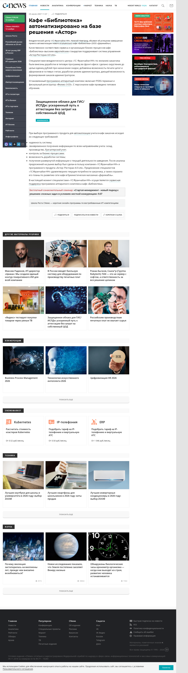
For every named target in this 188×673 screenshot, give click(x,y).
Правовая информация (144, 635)
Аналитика (57, 6)
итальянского (65, 43)
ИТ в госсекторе (12, 94)
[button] (163, 6)
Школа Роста (11, 36)
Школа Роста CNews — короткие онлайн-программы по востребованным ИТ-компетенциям (74, 203)
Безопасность (12, 88)
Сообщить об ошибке (143, 632)
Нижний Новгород (79, 40)
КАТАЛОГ (153, 6)
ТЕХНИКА (99, 6)
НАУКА (109, 6)
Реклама (73, 629)
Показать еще (66, 399)
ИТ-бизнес (10, 124)
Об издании (74, 625)
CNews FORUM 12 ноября (12, 18)
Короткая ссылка (114, 215)
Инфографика (12, 136)
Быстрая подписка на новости (147, 621)
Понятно (166, 667)
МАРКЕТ (88, 6)
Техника (42, 636)
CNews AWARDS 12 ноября (12, 27)
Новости (12, 625)
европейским (61, 51)
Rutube (99, 636)
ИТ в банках (11, 100)
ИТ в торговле (12, 106)
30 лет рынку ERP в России (13, 51)
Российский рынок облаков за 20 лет (14, 43)
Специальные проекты (49, 629)
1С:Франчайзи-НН (60, 40)
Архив (11, 640)
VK (97, 629)
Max (98, 625)
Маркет (42, 632)
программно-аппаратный (60, 80)
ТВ (116, 6)
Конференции (45, 625)
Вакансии (73, 632)
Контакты (73, 636)
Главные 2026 (13, 60)
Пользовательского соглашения (18, 669)
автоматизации (82, 133)
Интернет (10, 118)
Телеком (9, 112)
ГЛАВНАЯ (33, 6)
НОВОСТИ (44, 6)
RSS (135, 624)
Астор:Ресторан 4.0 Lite (42, 54)
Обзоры (12, 636)
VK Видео (100, 632)
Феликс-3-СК (64, 84)
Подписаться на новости (86, 215)
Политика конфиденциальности (148, 628)
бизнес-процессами (53, 153)
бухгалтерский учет (55, 149)
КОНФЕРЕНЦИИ (73, 6)
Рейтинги (10, 130)
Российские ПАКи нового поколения (14, 68)
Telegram (100, 640)
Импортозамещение (15, 82)
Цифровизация (13, 76)
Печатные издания (48, 644)
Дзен (98, 644)
